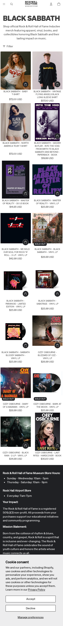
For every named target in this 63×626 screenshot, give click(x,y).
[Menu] (4, 4)
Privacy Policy (36, 589)
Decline (30, 608)
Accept (30, 599)
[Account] (51, 4)
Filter (10, 46)
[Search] (11, 4)
